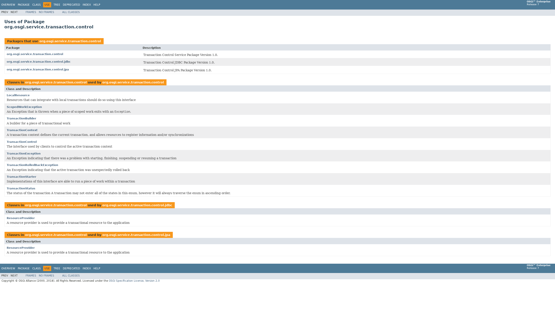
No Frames (46, 12)
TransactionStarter (21, 176)
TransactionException (24, 153)
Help (96, 4)
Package (24, 4)
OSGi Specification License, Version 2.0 (134, 280)
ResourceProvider (21, 218)
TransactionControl (22, 141)
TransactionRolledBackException (32, 165)
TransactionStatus (21, 188)
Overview (8, 4)
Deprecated (71, 4)
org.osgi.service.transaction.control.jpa (38, 69)
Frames (31, 12)
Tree (57, 4)
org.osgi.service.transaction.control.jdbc (39, 61)
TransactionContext (22, 130)
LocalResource (18, 95)
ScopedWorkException (24, 107)
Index (87, 4)
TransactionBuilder (21, 118)
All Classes (71, 12)
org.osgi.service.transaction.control (70, 41)
